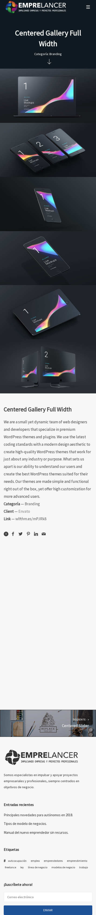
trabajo (83, 867)
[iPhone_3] (48, 150)
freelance (10, 867)
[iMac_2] (48, 366)
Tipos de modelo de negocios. (25, 823)
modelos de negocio (63, 867)
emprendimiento (77, 860)
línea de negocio (37, 867)
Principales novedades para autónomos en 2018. (38, 815)
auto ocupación (17, 860)
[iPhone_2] (48, 204)
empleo (35, 860)
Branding (55, 54)
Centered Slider (75, 723)
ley (22, 867)
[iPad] (48, 312)
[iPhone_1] (48, 258)
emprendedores (53, 860)
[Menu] (88, 6)
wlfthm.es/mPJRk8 (30, 518)
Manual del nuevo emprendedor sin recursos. (36, 832)
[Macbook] (48, 96)
